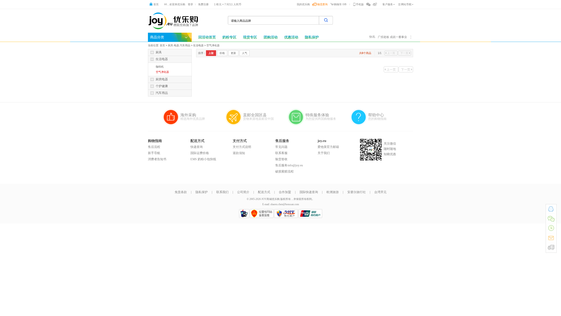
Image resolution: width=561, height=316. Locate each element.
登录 (190, 4)
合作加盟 (285, 192)
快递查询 (196, 147)
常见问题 (281, 147)
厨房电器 (162, 79)
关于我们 (324, 153)
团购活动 (271, 37)
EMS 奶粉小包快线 (203, 159)
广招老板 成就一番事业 (392, 37)
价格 (222, 53)
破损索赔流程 (284, 171)
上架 (211, 53)
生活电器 (198, 45)
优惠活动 (291, 37)
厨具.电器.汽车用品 (179, 45)
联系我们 (222, 192)
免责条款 (181, 192)
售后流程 (154, 147)
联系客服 (281, 153)
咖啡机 (160, 66)
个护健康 (162, 86)
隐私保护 (312, 37)
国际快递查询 (309, 192)
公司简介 (243, 192)
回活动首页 (207, 37)
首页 (156, 4)
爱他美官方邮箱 (328, 147)
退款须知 (239, 153)
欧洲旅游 (333, 192)
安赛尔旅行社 (356, 192)
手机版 (360, 4)
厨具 (159, 52)
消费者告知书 (157, 159)
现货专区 (250, 37)
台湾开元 (380, 192)
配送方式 (264, 192)
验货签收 (281, 159)
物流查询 (322, 4)
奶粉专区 (229, 37)
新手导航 (154, 153)
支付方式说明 (242, 147)
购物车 (338, 4)
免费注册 (203, 4)
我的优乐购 (303, 4)
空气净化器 (213, 45)
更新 (233, 53)
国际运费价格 (199, 153)
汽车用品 (162, 93)
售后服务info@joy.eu (289, 165)
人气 (244, 53)
